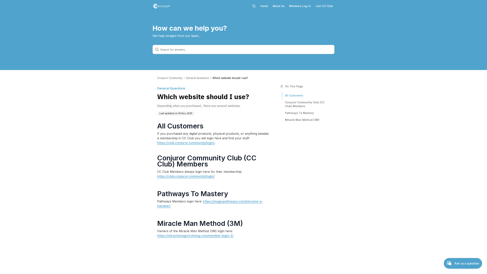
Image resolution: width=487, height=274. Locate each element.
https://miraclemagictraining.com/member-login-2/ (195, 235)
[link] (230, 78)
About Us (279, 6)
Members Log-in (300, 6)
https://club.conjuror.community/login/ (186, 143)
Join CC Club (324, 6)
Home (264, 6)
